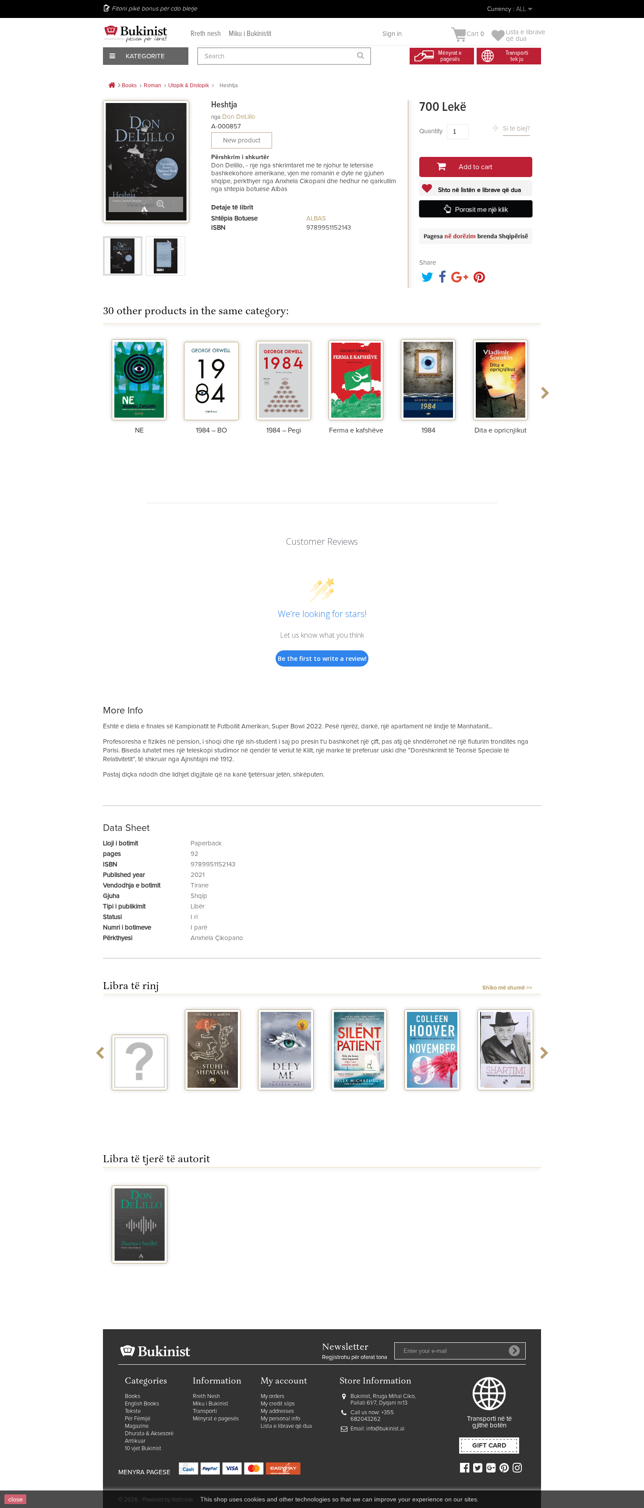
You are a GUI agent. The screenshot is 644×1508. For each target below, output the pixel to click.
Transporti (205, 1411)
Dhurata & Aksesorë (149, 1434)
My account (284, 1381)
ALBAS (316, 218)
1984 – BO (211, 430)
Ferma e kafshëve (356, 430)
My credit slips (278, 1404)
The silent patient (359, 1102)
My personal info (280, 1419)
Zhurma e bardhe (139, 1275)
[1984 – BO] (211, 378)
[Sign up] (514, 1350)
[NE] (139, 378)
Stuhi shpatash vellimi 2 (213, 1102)
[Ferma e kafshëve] (356, 378)
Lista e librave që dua (286, 1426)
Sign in (392, 34)
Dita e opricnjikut (500, 430)
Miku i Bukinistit (250, 34)
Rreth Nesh (206, 1396)
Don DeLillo (238, 117)
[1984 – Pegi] (283, 378)
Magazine (137, 1426)
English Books (142, 1404)
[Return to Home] (111, 85)
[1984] (428, 378)
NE (139, 430)
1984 (428, 430)
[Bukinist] (136, 34)
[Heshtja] (122, 256)
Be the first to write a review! (322, 658)
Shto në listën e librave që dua (478, 190)
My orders (272, 1396)
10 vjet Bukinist (143, 1448)
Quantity (430, 131)
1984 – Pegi (283, 430)
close (15, 1499)
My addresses (277, 1411)
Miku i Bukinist (210, 1404)
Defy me (286, 1098)
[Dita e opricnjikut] (500, 378)
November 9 (432, 1098)
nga (215, 117)
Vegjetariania (139, 1098)
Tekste (133, 1411)
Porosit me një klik (482, 210)
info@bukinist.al (385, 1429)
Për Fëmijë (137, 1419)
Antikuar (135, 1441)
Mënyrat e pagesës (216, 1419)
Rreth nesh (206, 34)
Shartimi (505, 1098)
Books (132, 1396)
